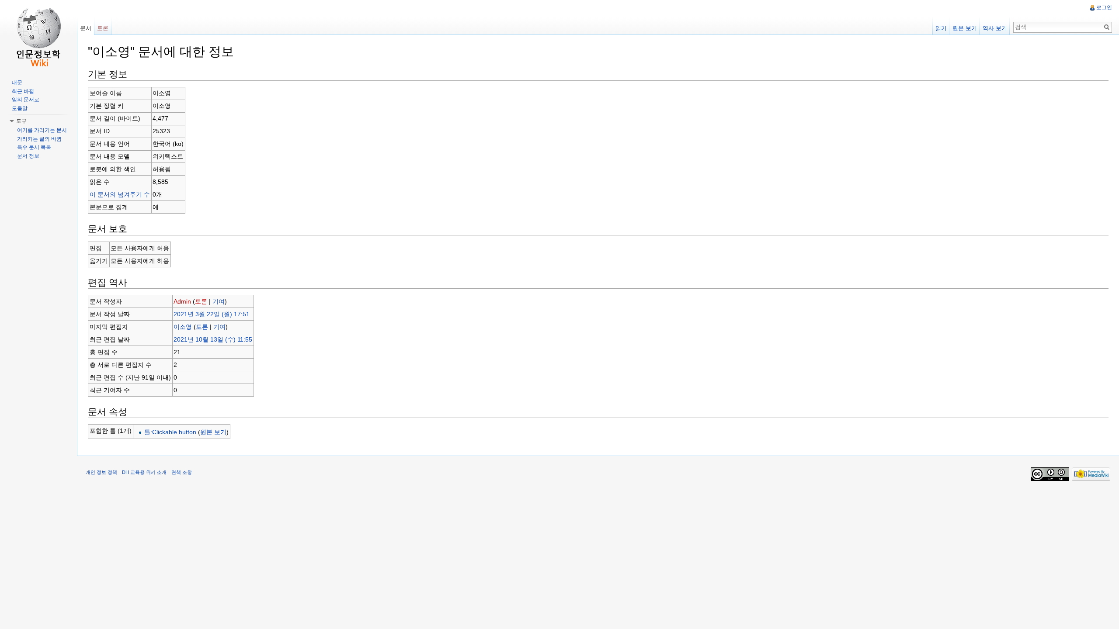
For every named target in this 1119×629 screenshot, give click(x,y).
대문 (17, 82)
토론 (201, 301)
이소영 (183, 326)
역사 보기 (995, 28)
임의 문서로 (25, 100)
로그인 (1104, 7)
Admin (182, 301)
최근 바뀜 (23, 91)
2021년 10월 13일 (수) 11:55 (213, 339)
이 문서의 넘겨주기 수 (120, 194)
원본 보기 (213, 432)
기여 (218, 301)
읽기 (941, 28)
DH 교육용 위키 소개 (144, 472)
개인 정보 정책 (101, 472)
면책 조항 (181, 472)
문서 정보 (28, 156)
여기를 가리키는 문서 (42, 130)
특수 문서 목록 (34, 147)
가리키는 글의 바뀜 (39, 139)
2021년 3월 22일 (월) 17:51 (212, 314)
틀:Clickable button (170, 432)
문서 (85, 28)
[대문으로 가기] (38, 35)
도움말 (20, 108)
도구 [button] (21, 121)
